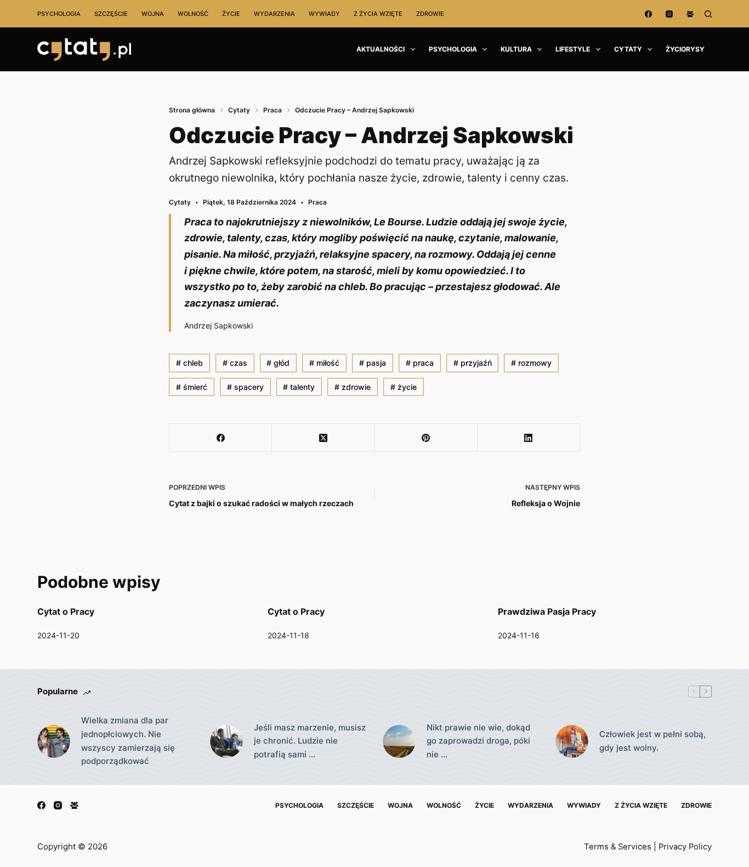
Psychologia (59, 14)
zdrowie (352, 387)
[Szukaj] (708, 14)
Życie (231, 14)
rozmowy (531, 362)
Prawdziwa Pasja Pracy (547, 611)
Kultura (516, 49)
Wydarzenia (274, 14)
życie (403, 387)
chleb (189, 362)
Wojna (152, 14)
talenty (299, 387)
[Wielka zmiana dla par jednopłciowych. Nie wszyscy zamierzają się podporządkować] (53, 741)
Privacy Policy (685, 847)
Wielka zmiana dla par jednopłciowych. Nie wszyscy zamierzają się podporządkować (128, 740)
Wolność (193, 14)
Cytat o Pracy (65, 611)
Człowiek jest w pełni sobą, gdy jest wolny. (652, 741)
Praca (317, 202)
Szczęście (111, 14)
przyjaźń (472, 362)
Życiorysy (685, 49)
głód (278, 362)
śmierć (191, 387)
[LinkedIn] (529, 438)
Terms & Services (617, 847)
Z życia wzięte (378, 14)
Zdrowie (430, 14)
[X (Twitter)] (323, 438)
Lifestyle (572, 49)
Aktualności (380, 49)
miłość (324, 362)
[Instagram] (669, 14)
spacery (245, 387)
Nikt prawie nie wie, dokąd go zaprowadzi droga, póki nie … (478, 741)
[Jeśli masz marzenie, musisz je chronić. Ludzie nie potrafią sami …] (226, 741)
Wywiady (324, 14)
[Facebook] (648, 14)
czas (235, 362)
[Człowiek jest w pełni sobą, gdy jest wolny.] (571, 741)
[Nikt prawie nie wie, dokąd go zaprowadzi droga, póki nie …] (399, 741)
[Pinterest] (426, 438)
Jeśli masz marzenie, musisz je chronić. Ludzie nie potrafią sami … (310, 741)
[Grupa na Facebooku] (690, 14)
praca (420, 362)
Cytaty (628, 49)
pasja (372, 362)
